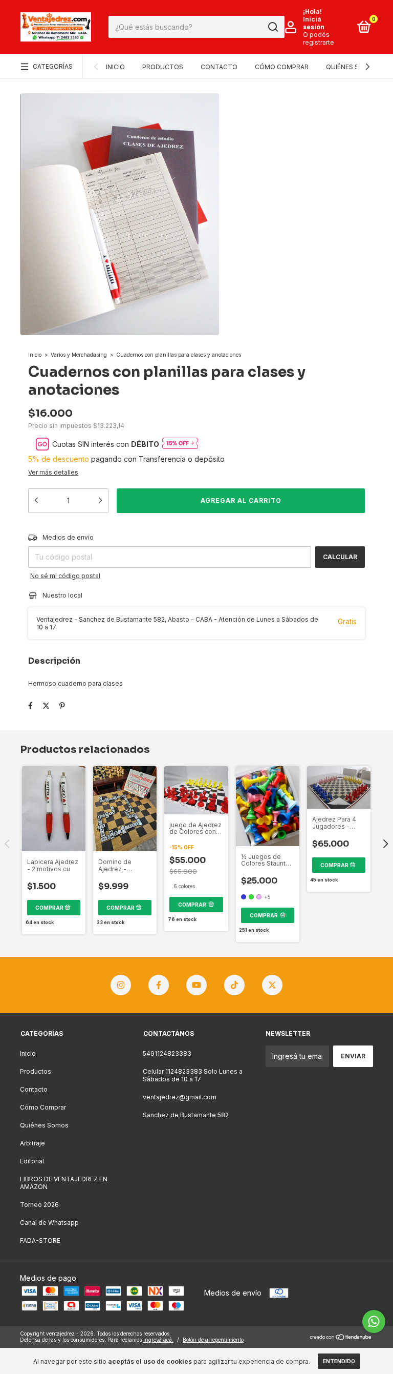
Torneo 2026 (39, 1204)
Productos (162, 67)
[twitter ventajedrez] (272, 985)
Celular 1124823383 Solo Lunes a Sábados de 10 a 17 (193, 1075)
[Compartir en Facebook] (30, 705)
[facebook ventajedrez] (158, 985)
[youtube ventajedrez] (196, 985)
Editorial (32, 1161)
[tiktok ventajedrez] (234, 985)
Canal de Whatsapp (49, 1222)
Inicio (115, 67)
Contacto (219, 67)
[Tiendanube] (341, 1338)
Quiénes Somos (352, 67)
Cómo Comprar (282, 67)
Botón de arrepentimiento (213, 1340)
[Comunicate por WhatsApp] (373, 1321)
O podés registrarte (318, 38)
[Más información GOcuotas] (180, 444)
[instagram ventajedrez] (121, 985)
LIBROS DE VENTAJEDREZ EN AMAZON (63, 1183)
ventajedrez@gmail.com (179, 1097)
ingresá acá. (158, 1340)
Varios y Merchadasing (79, 355)
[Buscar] (272, 27)
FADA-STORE (40, 1240)
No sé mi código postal (65, 576)
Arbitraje (32, 1143)
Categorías (53, 66)
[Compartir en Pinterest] (62, 705)
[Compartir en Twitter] (46, 705)
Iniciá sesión (313, 23)
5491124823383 (167, 1053)
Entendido (339, 1361)
